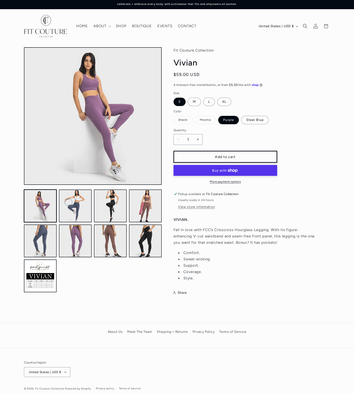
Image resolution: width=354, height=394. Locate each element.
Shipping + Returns (172, 332)
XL (224, 102)
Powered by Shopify (78, 388)
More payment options (225, 181)
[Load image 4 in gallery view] (145, 206)
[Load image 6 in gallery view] (75, 241)
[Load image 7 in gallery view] (110, 241)
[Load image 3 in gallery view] (110, 206)
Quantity (180, 130)
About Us (115, 332)
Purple (228, 120)
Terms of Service (232, 332)
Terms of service (130, 388)
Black (185, 121)
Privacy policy (105, 388)
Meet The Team (139, 332)
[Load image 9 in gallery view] (40, 276)
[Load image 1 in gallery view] (40, 206)
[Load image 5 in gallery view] (40, 241)
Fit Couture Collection (49, 388)
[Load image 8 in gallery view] (145, 241)
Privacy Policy (204, 332)
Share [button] (182, 293)
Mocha (208, 121)
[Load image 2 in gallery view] (75, 206)
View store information (196, 207)
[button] (102, 26)
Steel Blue (255, 120)
